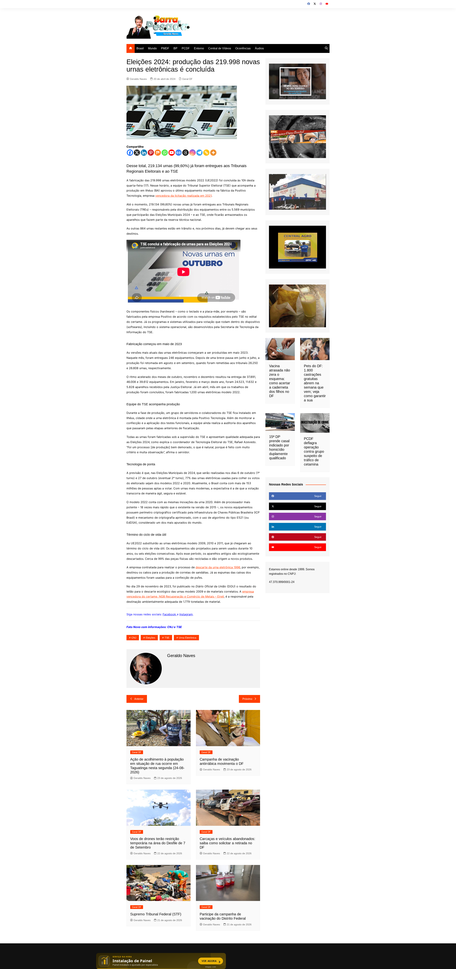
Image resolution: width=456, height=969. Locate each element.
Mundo (152, 48)
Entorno (199, 48)
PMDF (165, 48)
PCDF (186, 48)
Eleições (150, 637)
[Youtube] (172, 152)
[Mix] (158, 152)
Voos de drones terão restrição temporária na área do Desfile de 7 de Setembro (157, 843)
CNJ (133, 637)
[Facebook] (130, 152)
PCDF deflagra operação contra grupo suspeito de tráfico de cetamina (314, 451)
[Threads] (185, 152)
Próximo (247, 698)
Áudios (259, 48)
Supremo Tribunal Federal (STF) (155, 914)
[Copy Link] (206, 152)
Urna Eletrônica (187, 637)
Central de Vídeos (219, 48)
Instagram (186, 614)
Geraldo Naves (138, 78)
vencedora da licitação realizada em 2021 (183, 195)
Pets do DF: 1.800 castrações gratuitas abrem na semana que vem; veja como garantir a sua (315, 383)
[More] (213, 152)
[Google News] (178, 152)
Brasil (140, 48)
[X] (137, 152)
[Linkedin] (144, 152)
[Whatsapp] (165, 152)
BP (175, 48)
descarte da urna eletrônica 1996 (218, 567)
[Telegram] (199, 152)
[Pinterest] (151, 152)
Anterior (138, 698)
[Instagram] (192, 152)
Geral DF (187, 78)
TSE (167, 637)
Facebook (170, 614)
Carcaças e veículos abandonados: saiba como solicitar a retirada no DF (227, 843)
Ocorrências (243, 48)
